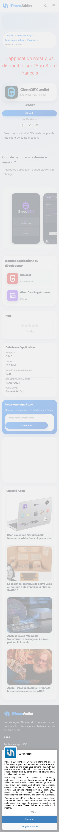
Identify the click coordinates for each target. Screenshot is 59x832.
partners (21, 762)
